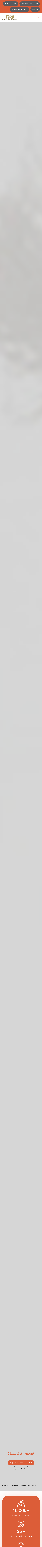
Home (5, 1486)
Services (14, 1486)
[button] (38, 17)
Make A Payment (28, 1486)
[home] (9, 17)
